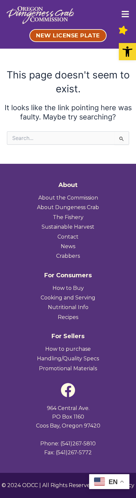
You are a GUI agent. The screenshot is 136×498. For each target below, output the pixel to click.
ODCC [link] (30, 485)
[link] (127, 51)
